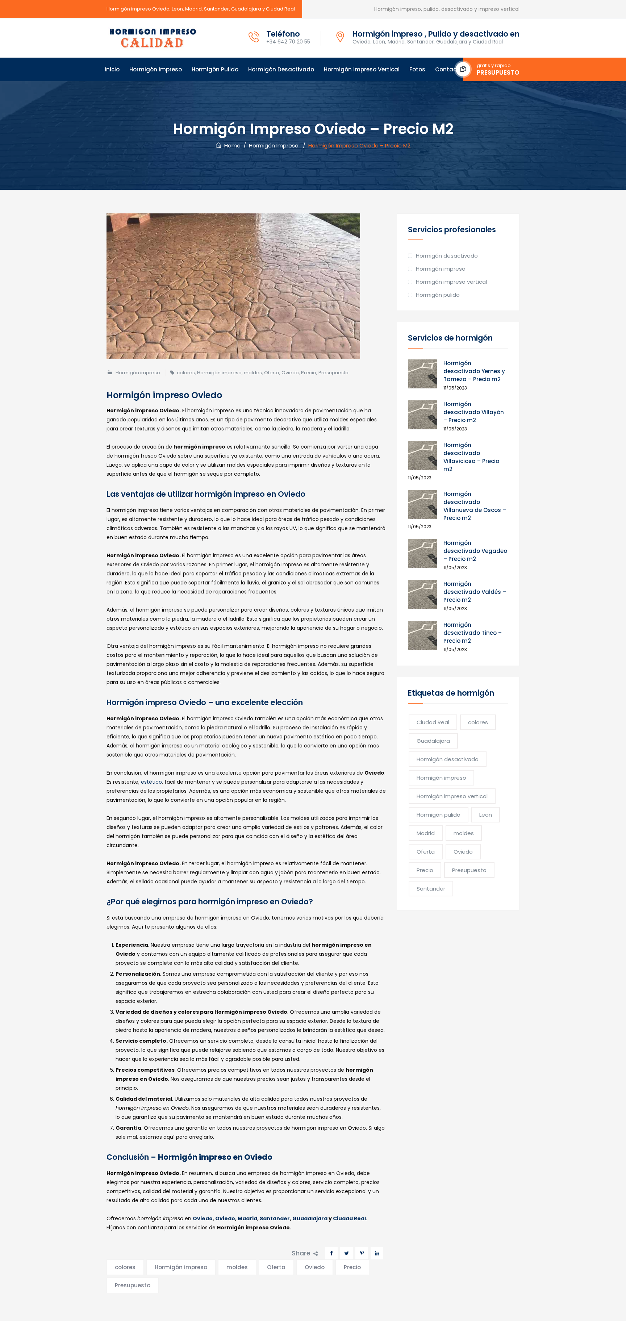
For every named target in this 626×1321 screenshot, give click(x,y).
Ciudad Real (349, 1218)
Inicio (112, 69)
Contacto (449, 69)
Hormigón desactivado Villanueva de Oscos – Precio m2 (474, 506)
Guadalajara (309, 1218)
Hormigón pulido (215, 69)
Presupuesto (333, 372)
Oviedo (290, 372)
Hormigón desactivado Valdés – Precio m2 (474, 592)
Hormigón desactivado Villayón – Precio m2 (473, 412)
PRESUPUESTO (498, 72)
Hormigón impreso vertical (362, 69)
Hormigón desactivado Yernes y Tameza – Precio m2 (474, 371)
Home (231, 145)
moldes (253, 372)
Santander (275, 1218)
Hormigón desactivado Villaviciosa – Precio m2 (471, 457)
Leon (485, 814)
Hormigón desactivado (281, 69)
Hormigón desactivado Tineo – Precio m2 (472, 633)
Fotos (417, 69)
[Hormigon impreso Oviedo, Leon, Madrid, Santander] (153, 38)
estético (151, 781)
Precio (308, 372)
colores (186, 372)
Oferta (271, 372)
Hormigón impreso (155, 69)
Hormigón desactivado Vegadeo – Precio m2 (475, 551)
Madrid (247, 1218)
